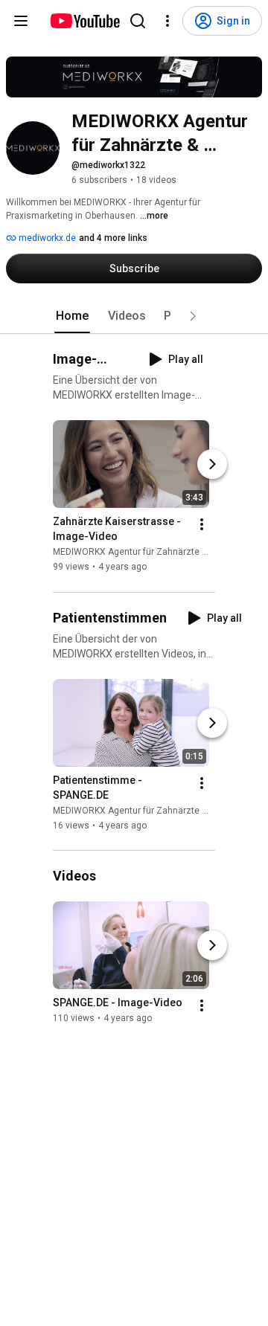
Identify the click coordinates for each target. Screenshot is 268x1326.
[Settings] (167, 21)
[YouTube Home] (84, 21)
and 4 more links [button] (113, 238)
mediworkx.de (46, 238)
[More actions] (202, 525)
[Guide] (21, 21)
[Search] (138, 21)
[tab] (72, 316)
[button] (193, 316)
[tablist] (134, 316)
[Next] (212, 465)
